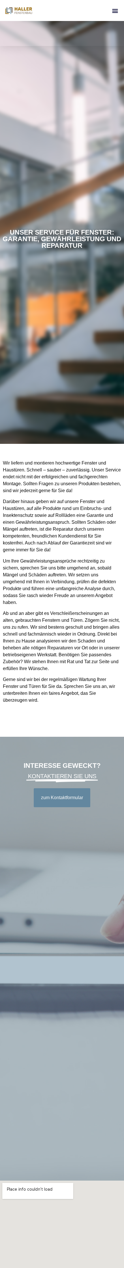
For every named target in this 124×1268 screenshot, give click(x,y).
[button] (115, 10)
